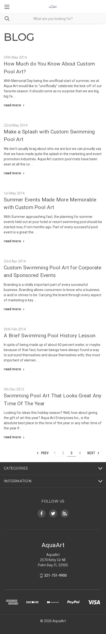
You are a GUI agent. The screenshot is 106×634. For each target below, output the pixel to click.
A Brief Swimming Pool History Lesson (49, 336)
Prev (44, 453)
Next (91, 453)
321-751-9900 (55, 575)
